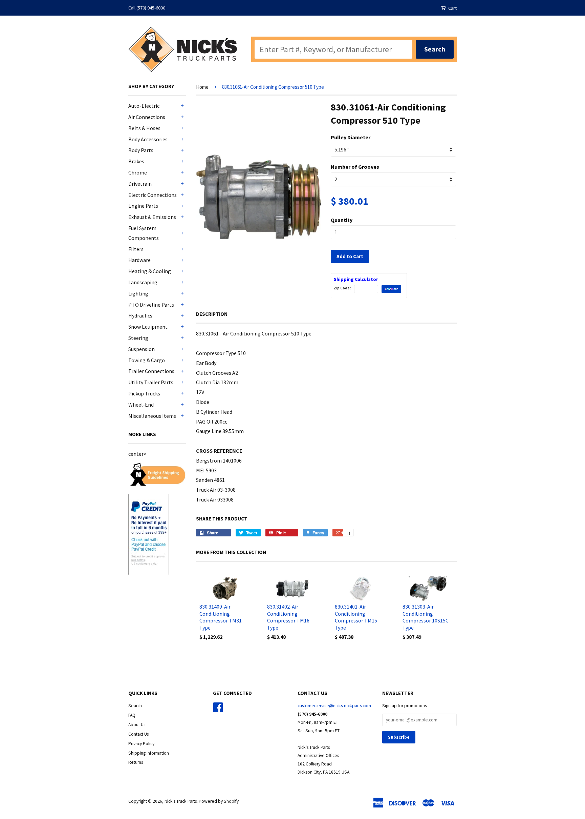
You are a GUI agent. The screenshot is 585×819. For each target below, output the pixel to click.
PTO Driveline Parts (151, 304)
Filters (136, 249)
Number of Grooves (355, 166)
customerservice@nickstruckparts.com (334, 706)
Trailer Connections (151, 371)
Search (135, 706)
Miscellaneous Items (152, 415)
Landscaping (142, 282)
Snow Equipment (148, 326)
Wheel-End (141, 404)
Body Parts (140, 150)
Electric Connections (152, 194)
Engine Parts (143, 205)
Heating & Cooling (149, 271)
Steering (138, 337)
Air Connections (146, 117)
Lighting (138, 293)
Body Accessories (148, 139)
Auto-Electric (143, 105)
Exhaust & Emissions (152, 216)
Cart (452, 8)
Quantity (341, 220)
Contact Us (138, 734)
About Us (136, 725)
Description (212, 314)
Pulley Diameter (350, 137)
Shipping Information (148, 753)
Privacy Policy (141, 743)
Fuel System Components (143, 233)
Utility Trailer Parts (150, 382)
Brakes (136, 161)
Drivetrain (140, 183)
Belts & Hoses (144, 128)
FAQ (131, 715)
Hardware (139, 260)
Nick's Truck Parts (181, 801)
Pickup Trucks (144, 393)
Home (202, 87)
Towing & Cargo (146, 360)
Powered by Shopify (219, 801)
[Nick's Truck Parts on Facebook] (218, 710)
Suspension (141, 349)
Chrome (137, 172)
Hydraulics (140, 315)
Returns (135, 762)
